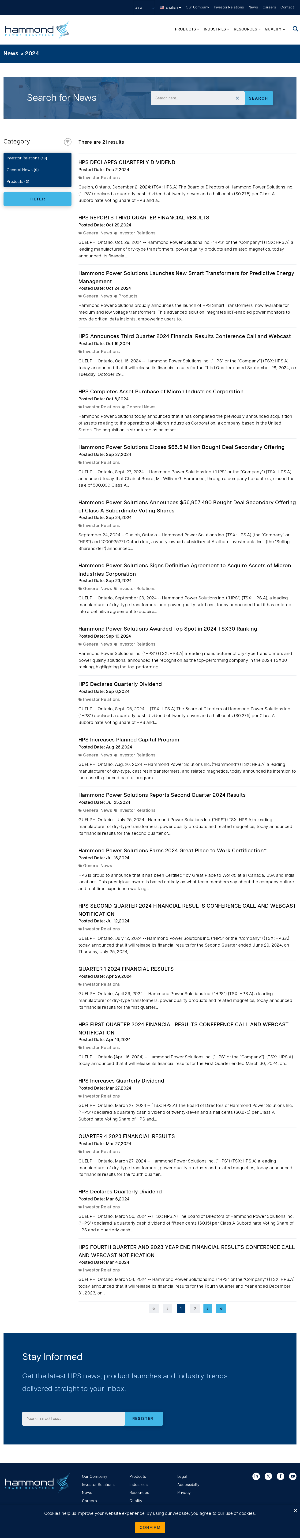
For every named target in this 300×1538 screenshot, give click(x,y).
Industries (139, 1485)
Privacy (184, 1493)
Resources (139, 1493)
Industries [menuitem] (215, 29)
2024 (32, 53)
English (172, 7)
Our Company (197, 7)
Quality (136, 1501)
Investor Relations (229, 7)
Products (18, 182)
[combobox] (197, 98)
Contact (287, 7)
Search (258, 98)
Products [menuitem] (185, 29)
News (253, 7)
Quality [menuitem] (273, 29)
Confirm (150, 1528)
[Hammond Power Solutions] (37, 30)
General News (23, 170)
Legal (182, 1476)
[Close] (295, 1511)
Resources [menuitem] (245, 29)
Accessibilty (188, 1485)
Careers (269, 7)
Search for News (62, 98)
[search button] (296, 29)
